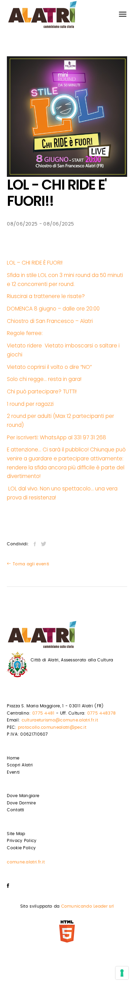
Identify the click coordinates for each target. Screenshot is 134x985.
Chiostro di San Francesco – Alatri (50, 321)
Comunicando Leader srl (87, 906)
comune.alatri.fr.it (26, 862)
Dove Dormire (21, 803)
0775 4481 (43, 713)
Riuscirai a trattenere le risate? (46, 296)
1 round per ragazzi (31, 404)
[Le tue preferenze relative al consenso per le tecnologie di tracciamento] (122, 972)
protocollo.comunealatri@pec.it (52, 727)
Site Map (16, 834)
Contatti (15, 810)
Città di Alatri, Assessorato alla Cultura (72, 660)
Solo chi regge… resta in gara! (44, 379)
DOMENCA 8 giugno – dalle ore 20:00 (54, 308)
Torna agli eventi (30, 564)
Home (13, 758)
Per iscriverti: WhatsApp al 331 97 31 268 (56, 437)
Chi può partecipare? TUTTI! (42, 391)
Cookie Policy (21, 848)
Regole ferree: (25, 333)
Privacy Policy (21, 841)
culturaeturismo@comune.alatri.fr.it (60, 720)
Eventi (13, 772)
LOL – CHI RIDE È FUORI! (35, 262)
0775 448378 (101, 713)
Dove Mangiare (23, 796)
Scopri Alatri (20, 765)
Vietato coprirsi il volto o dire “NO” (49, 367)
